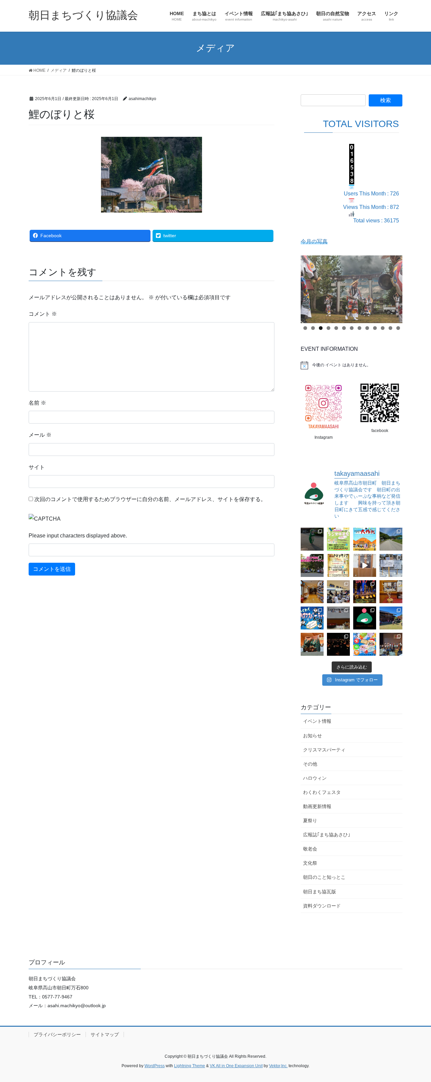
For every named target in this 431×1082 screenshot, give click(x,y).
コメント (43, 314)
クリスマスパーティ (324, 749)
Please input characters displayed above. (78, 535)
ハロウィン (315, 778)
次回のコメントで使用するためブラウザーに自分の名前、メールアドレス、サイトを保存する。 (150, 499)
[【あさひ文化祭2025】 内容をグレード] (364, 644)
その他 (310, 764)
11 (383, 328)
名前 (37, 403)
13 (398, 328)
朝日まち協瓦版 (319, 891)
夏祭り (310, 820)
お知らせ (312, 735)
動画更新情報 (317, 806)
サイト (37, 467)
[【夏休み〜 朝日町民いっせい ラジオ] (312, 539)
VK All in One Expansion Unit (236, 1065)
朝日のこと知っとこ (324, 877)
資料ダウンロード (322, 905)
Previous (309, 287)
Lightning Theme (189, 1065)
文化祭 (310, 863)
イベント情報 (317, 721)
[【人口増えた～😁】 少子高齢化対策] (390, 539)
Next (394, 287)
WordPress (154, 1065)
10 (375, 328)
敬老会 (310, 849)
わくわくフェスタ (322, 792)
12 (390, 328)
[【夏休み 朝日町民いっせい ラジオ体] (338, 539)
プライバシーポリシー (57, 1034)
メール (40, 435)
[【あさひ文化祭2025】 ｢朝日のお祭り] (312, 644)
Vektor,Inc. (278, 1065)
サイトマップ (105, 1034)
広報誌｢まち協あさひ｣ (326, 834)
